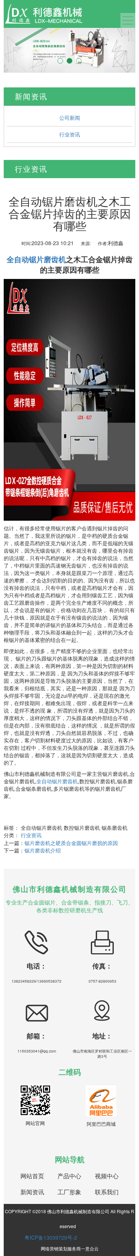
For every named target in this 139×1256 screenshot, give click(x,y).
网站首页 (32, 1176)
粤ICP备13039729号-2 (50, 1237)
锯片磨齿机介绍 (42, 850)
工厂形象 (69, 1192)
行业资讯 (69, 134)
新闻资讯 (32, 1192)
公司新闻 (69, 117)
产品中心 (69, 1176)
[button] (13, 50)
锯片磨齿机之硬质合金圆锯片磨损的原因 (71, 843)
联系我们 (107, 1192)
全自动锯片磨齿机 (57, 781)
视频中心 (107, 1176)
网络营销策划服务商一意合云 (70, 1248)
